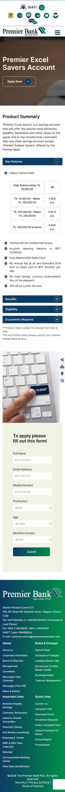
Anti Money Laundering (16, 732)
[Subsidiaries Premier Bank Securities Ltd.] (62, 366)
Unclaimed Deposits (46, 719)
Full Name (19, 453)
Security (20, 782)
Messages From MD (14, 685)
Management (10, 666)
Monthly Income (23, 533)
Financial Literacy (12, 726)
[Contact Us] (62, 380)
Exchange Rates (44, 675)
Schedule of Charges (47, 655)
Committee (9, 671)
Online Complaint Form (48, 725)
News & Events (11, 691)
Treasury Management (48, 680)
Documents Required (19, 319)
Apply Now (14, 81)
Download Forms (44, 714)
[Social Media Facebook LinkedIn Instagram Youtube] (62, 359)
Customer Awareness (15, 712)
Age (15, 517)
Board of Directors (13, 660)
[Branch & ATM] (62, 373)
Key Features (13, 161)
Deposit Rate (42, 650)
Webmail (7, 752)
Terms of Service (32, 786)
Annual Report (43, 739)
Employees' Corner (13, 737)
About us (8, 650)
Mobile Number (23, 485)
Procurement (42, 744)
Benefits (10, 299)
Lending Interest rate (47, 660)
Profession (20, 501)
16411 (32, 7)
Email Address (22, 469)
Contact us (41, 703)
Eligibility (11, 309)
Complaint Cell (43, 708)
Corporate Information (15, 655)
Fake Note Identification (16, 766)
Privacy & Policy (39, 782)
